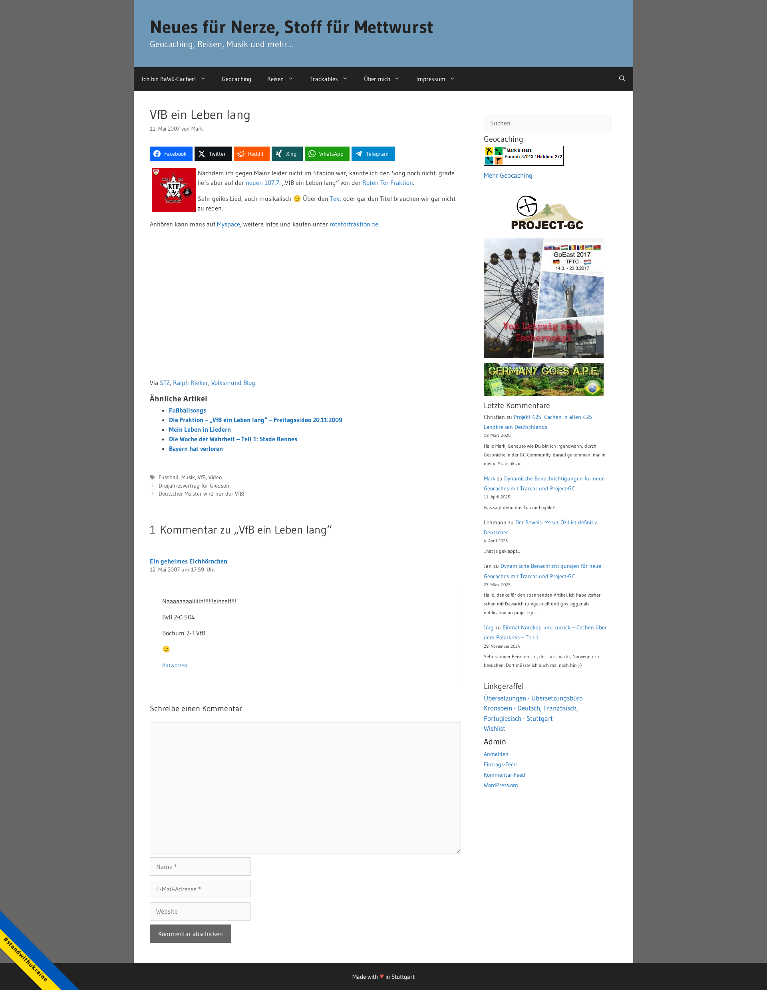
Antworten (174, 665)
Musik (188, 477)
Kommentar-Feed (504, 774)
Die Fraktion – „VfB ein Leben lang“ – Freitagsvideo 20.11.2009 (255, 420)
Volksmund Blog (233, 383)
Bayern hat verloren (196, 448)
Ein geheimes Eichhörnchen (188, 561)
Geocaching (236, 79)
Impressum (430, 79)
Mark (489, 478)
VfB (202, 477)
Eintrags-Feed (500, 764)
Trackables (324, 79)
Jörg (489, 627)
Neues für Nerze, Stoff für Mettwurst (291, 27)
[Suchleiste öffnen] (622, 79)
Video (215, 477)
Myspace (228, 224)
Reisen (275, 79)
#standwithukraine (26, 959)
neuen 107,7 (262, 182)
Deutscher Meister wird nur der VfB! (201, 493)
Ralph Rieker (190, 383)
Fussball (169, 477)
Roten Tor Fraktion (387, 182)
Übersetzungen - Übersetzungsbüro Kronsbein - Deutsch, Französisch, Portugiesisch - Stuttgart (533, 708)
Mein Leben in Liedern (200, 429)
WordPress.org (501, 785)
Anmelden (496, 754)
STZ (165, 383)
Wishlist (494, 728)
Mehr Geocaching (508, 175)
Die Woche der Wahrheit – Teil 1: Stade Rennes (233, 439)
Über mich (377, 79)
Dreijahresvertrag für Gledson (194, 485)
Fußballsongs (187, 410)
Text (336, 198)
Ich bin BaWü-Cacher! (169, 79)
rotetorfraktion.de (354, 224)
